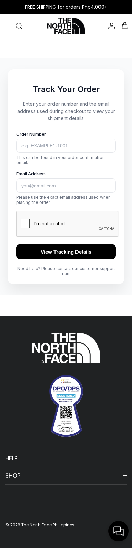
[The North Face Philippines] (66, 26)
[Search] (22, 26)
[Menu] (7, 26)
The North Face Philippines (47, 525)
